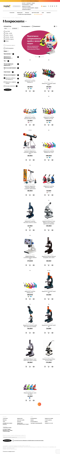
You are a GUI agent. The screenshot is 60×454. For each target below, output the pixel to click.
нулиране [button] (7, 89)
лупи (43, 12)
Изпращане (7, 440)
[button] (48, 6)
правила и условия (26, 6)
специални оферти (26, 9)
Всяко (7, 41)
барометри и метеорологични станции (23, 424)
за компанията (33, 418)
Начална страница (6, 17)
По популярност (26, 26)
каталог (24, 3)
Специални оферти (10, 45)
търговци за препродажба (28, 7)
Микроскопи (18, 17)
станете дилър (48, 420)
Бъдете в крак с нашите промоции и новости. (14, 435)
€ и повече (10, 39)
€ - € (9, 33)
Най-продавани (9, 48)
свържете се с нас (49, 423)
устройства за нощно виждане (24, 14)
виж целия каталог (38, 14)
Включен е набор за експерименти (10, 78)
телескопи (11, 12)
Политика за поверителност (9, 451)
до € (8, 31)
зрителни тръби (35, 12)
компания (28, 3)
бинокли (27, 12)
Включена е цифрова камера (11, 82)
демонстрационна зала (33, 0)
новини (33, 3)
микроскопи (19, 12)
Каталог (13, 17)
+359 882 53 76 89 (7, 427)
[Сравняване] (52, 6)
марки (31, 4)
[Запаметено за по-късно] (50, 6)
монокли (49, 12)
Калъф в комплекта (10, 86)
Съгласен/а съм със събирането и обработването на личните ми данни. (29, 440)
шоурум (36, 7)
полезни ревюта (25, 4)
